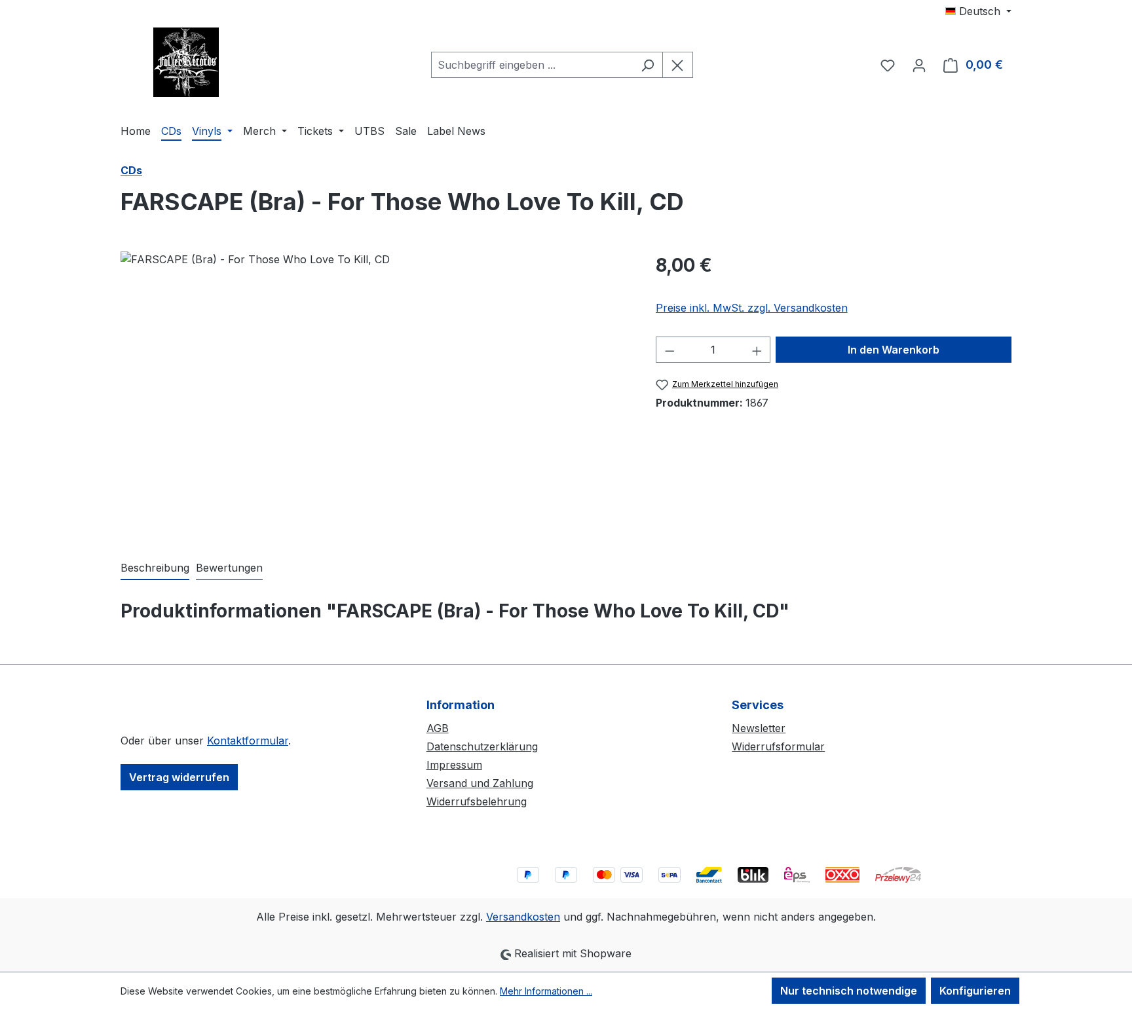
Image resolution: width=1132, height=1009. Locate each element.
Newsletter (758, 728)
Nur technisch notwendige (848, 990)
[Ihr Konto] (919, 65)
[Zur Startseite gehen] (186, 62)
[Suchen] (647, 65)
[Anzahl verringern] (669, 350)
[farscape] (375, 392)
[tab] (155, 568)
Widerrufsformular (778, 746)
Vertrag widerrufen (179, 777)
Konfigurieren (975, 990)
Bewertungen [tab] (229, 567)
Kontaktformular (247, 740)
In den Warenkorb (893, 349)
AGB (437, 728)
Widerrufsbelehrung (476, 801)
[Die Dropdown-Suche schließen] (677, 65)
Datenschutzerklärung (482, 746)
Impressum (454, 764)
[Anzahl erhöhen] (757, 350)
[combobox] (532, 65)
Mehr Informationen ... (546, 991)
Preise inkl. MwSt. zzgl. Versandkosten (752, 307)
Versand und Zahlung (479, 783)
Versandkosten (523, 916)
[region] (375, 392)
